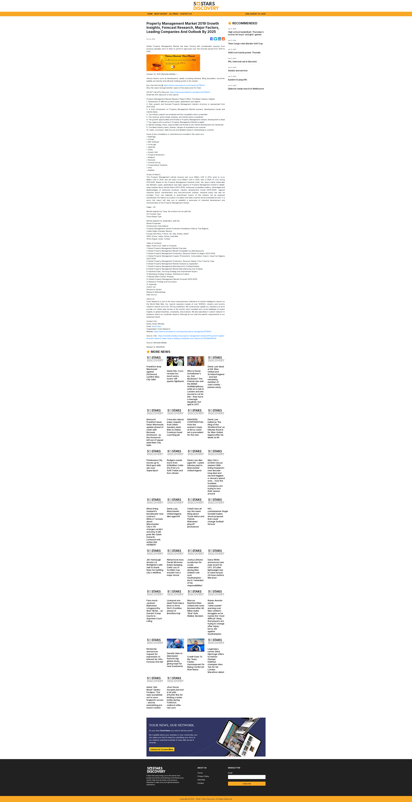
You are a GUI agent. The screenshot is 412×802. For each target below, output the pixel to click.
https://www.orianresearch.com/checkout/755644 (184, 85)
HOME (150, 14)
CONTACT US (186, 14)
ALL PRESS (173, 14)
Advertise (201, 780)
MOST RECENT (160, 14)
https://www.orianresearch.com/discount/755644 (190, 92)
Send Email (156, 326)
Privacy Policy (203, 776)
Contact (200, 783)
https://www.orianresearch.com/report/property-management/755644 (182, 331)
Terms (200, 773)
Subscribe (247, 784)
